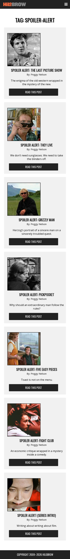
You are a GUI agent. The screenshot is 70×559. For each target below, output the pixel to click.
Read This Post (33, 92)
